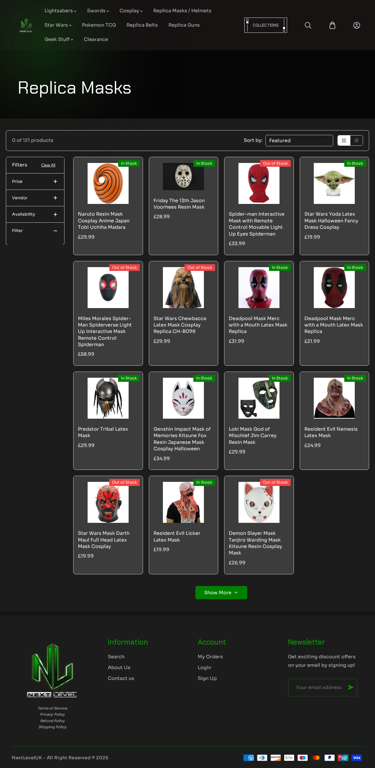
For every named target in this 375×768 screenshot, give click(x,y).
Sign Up (207, 678)
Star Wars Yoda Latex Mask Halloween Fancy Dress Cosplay (331, 220)
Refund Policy (52, 721)
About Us (119, 667)
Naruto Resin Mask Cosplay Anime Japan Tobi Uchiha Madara (103, 220)
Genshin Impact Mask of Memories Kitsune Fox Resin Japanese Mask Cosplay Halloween (182, 439)
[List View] (356, 140)
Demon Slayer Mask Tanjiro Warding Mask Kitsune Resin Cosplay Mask (255, 543)
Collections (266, 25)
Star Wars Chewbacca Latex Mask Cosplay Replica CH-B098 (180, 325)
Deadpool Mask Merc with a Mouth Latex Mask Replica (258, 325)
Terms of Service (52, 708)
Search (116, 657)
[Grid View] (344, 140)
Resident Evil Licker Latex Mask (177, 536)
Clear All (48, 165)
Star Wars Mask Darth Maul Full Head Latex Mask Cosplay (103, 539)
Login (204, 667)
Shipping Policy (52, 727)
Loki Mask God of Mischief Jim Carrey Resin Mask (253, 435)
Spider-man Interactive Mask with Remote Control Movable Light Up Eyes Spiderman (256, 224)
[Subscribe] (350, 687)
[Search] (308, 25)
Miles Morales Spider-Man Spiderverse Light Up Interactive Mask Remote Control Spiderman (105, 331)
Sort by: (253, 140)
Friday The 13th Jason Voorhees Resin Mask (179, 203)
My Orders (210, 657)
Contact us (121, 678)
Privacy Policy (52, 714)
